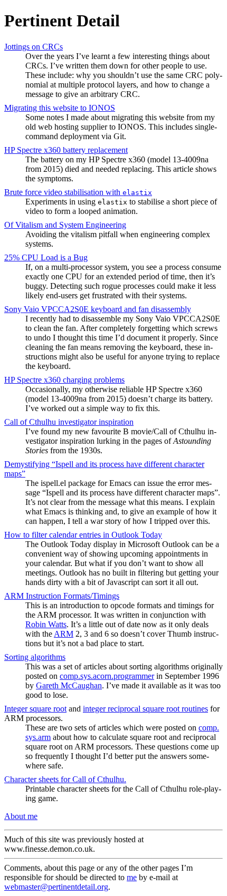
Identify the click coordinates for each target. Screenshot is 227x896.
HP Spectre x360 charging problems (64, 379)
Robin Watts (46, 624)
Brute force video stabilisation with (78, 192)
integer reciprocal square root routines (145, 708)
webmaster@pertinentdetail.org (56, 886)
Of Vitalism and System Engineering (65, 224)
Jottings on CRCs (33, 46)
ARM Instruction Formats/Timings (61, 595)
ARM (63, 633)
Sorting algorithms (34, 656)
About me (20, 816)
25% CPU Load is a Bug (46, 257)
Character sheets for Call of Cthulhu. (65, 779)
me (132, 877)
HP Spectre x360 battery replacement (66, 149)
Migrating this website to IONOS (59, 107)
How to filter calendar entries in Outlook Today (83, 534)
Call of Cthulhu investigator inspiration (69, 421)
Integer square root (35, 708)
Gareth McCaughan (69, 685)
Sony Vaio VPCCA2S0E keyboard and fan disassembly (97, 309)
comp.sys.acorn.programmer (107, 675)
